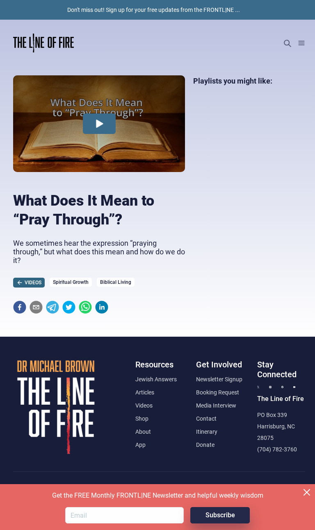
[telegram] (52, 307)
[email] (36, 307)
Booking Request (217, 392)
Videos (144, 405)
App (140, 445)
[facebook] (19, 307)
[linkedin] (101, 307)
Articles (144, 392)
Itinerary (206, 431)
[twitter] (68, 307)
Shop (141, 418)
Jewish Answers (156, 379)
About (143, 431)
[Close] (307, 492)
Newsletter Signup (219, 379)
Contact (206, 418)
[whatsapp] (85, 307)
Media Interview (216, 405)
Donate (205, 445)
